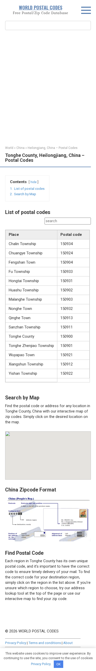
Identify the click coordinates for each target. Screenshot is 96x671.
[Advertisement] (48, 87)
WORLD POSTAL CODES (40, 7)
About (68, 643)
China (20, 148)
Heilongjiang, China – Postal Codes (53, 148)
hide (33, 182)
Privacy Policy (15, 643)
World (9, 148)
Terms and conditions (44, 643)
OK (58, 664)
